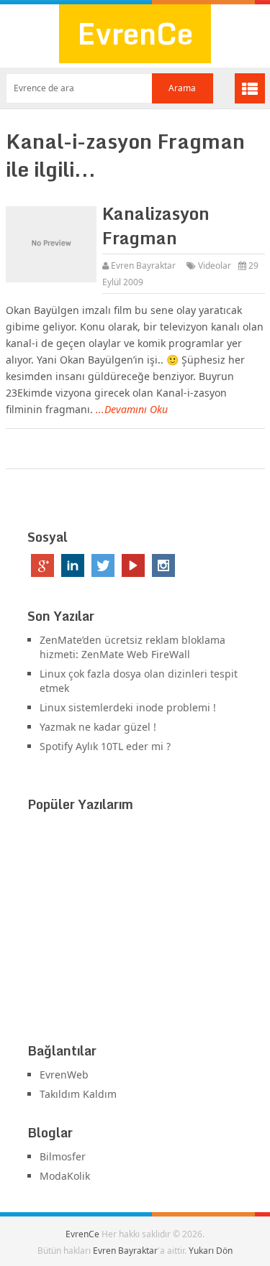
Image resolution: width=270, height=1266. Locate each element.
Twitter (102, 565)
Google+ (42, 565)
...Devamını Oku (132, 409)
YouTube (133, 565)
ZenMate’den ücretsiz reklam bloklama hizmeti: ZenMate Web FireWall (132, 647)
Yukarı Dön (211, 1250)
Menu (250, 88)
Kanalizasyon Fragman (156, 225)
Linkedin (72, 565)
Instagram (163, 565)
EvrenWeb (64, 1074)
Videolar (214, 265)
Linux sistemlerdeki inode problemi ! (128, 707)
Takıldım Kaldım (78, 1094)
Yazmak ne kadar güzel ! (98, 727)
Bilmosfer (63, 1156)
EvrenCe (135, 33)
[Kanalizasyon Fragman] (51, 244)
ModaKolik (65, 1176)
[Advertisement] (135, 930)
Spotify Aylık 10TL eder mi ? (105, 746)
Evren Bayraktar (143, 265)
